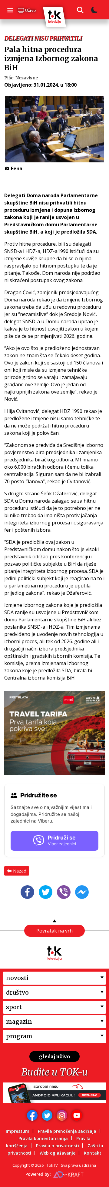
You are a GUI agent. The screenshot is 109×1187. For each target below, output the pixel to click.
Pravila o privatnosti (57, 1146)
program (19, 1036)
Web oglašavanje (57, 1153)
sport (14, 1007)
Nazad (19, 871)
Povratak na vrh (54, 930)
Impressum (17, 1131)
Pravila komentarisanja (43, 1138)
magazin (19, 1021)
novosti (17, 978)
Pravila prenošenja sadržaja (67, 1131)
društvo (17, 992)
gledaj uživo (54, 1056)
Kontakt (92, 1153)
